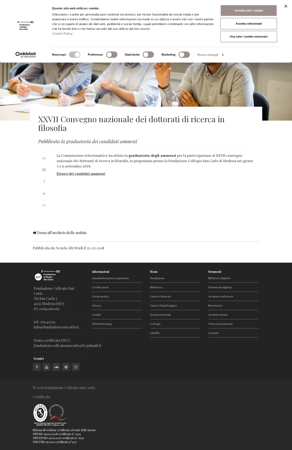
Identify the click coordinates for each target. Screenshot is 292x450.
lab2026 (155, 333)
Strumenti (214, 272)
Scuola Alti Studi (160, 314)
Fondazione (157, 278)
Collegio (155, 324)
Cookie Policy (62, 33)
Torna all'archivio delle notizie (61, 232)
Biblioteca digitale (219, 278)
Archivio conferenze (220, 296)
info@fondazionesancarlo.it (56, 327)
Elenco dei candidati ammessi (81, 173)
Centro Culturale (160, 296)
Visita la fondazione (220, 324)
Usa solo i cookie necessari (249, 36)
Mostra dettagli (208, 54)
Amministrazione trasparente (110, 278)
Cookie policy (100, 296)
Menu (153, 272)
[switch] (111, 54)
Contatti (213, 333)
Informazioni (100, 272)
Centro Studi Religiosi (163, 305)
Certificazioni (100, 287)
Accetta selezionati (249, 23)
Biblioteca (156, 287)
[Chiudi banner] (285, 6)
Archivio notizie (218, 314)
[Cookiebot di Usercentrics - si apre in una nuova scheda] (25, 55)
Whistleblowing (102, 324)
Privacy (96, 305)
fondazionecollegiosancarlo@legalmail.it (67, 345)
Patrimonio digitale (220, 287)
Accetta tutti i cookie (249, 10)
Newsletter (215, 305)
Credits (96, 314)
